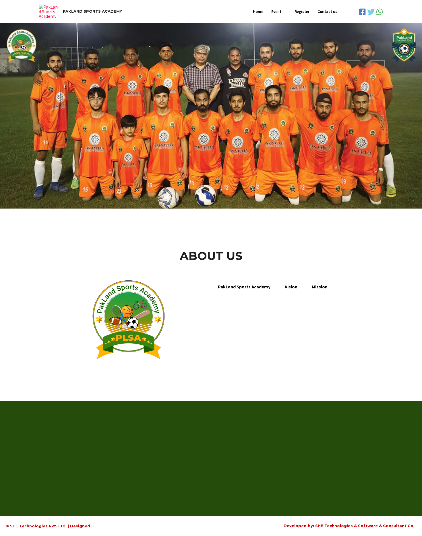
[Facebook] (362, 12)
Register (302, 11)
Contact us (327, 11)
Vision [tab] (291, 287)
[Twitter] (371, 12)
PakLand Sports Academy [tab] (244, 287)
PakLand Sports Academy (92, 11)
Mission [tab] (320, 287)
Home (258, 11)
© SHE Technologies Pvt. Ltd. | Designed (48, 526)
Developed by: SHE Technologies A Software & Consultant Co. (349, 525)
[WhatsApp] (379, 12)
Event (276, 11)
